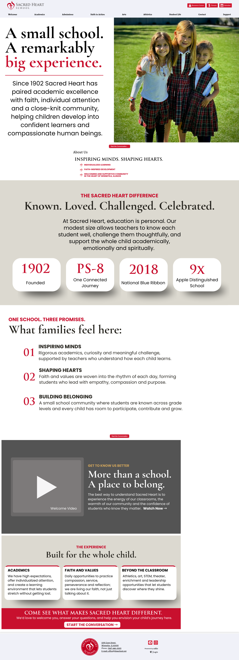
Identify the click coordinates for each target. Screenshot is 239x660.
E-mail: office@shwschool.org (114, 651)
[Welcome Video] (91, 533)
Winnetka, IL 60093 (110, 644)
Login (154, 652)
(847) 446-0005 (114, 648)
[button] (12, 14)
